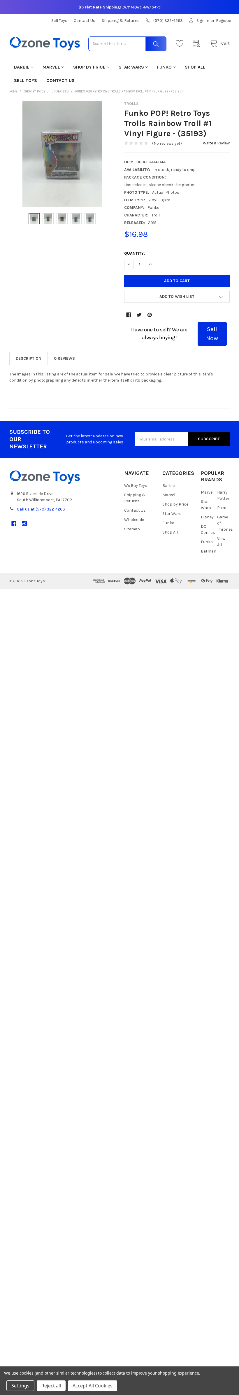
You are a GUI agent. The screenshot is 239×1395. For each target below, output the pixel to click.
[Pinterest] (149, 314)
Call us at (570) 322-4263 (41, 509)
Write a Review (216, 143)
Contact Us (84, 20)
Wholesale (134, 519)
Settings (20, 1385)
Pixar (222, 507)
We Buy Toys (135, 485)
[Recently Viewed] (197, 43)
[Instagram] (24, 523)
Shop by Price (89, 67)
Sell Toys (59, 20)
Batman (208, 551)
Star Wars (131, 67)
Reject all (51, 1385)
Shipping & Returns (121, 20)
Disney (207, 517)
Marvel (51, 67)
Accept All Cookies (93, 1385)
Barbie (21, 67)
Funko (164, 67)
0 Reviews (64, 358)
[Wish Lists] (181, 43)
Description (28, 358)
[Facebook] (128, 314)
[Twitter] (139, 314)
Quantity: (134, 253)
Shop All (195, 67)
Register (224, 20)
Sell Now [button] (212, 334)
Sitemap (132, 529)
